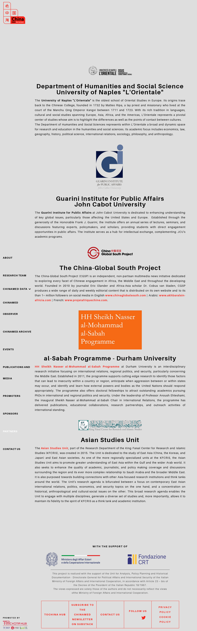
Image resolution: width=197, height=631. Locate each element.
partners (10, 431)
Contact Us (11, 448)
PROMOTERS (11, 395)
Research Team (14, 275)
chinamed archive (17, 331)
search (181, 21)
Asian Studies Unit (110, 439)
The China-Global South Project (110, 267)
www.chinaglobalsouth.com (125, 295)
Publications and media (16, 372)
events (8, 349)
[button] (17, 289)
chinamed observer (10, 308)
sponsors (10, 413)
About (8, 257)
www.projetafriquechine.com (86, 300)
